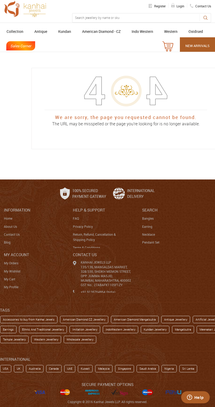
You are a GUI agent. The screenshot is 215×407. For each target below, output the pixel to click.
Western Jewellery (46, 339)
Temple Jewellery (14, 339)
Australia (35, 368)
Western (171, 31)
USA (5, 368)
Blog (7, 242)
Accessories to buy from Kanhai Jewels (29, 319)
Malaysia (104, 368)
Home (8, 218)
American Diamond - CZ (101, 31)
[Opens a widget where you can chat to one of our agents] (195, 397)
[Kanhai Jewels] (25, 9)
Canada (54, 368)
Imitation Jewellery (84, 329)
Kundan (64, 31)
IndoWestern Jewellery (120, 329)
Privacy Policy (83, 226)
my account (16, 254)
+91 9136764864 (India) (98, 292)
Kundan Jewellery (155, 329)
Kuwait (85, 368)
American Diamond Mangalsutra (135, 319)
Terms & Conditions (86, 247)
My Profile (11, 287)
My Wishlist (12, 271)
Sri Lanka (188, 368)
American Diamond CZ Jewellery (84, 319)
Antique (40, 31)
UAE (69, 368)
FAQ (76, 218)
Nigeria (169, 368)
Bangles (148, 218)
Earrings (8, 329)
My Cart (9, 279)
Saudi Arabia (147, 368)
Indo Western (142, 31)
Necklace (148, 234)
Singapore (124, 368)
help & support (89, 210)
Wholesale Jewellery (80, 339)
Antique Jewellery (175, 319)
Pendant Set (150, 242)
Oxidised (196, 31)
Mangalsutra (183, 329)
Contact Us (12, 234)
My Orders (11, 263)
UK (18, 368)
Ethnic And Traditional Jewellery (43, 329)
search (150, 210)
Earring (147, 226)
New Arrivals (197, 45)
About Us (10, 226)
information (17, 210)
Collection (15, 31)
